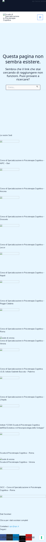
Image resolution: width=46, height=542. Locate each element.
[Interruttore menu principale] (40, 17)
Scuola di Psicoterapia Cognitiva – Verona (17, 462)
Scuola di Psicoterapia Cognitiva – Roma (17, 453)
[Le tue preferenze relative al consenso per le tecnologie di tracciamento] (41, 537)
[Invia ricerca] (37, 86)
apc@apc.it (14, 526)
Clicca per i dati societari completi (14, 520)
